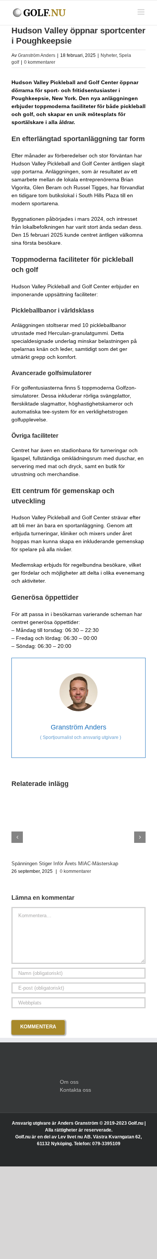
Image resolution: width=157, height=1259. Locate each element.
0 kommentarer (39, 62)
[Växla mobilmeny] (142, 12)
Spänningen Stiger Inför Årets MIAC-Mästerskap (64, 863)
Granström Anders (36, 55)
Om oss (69, 1082)
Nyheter (109, 55)
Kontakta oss (75, 1090)
